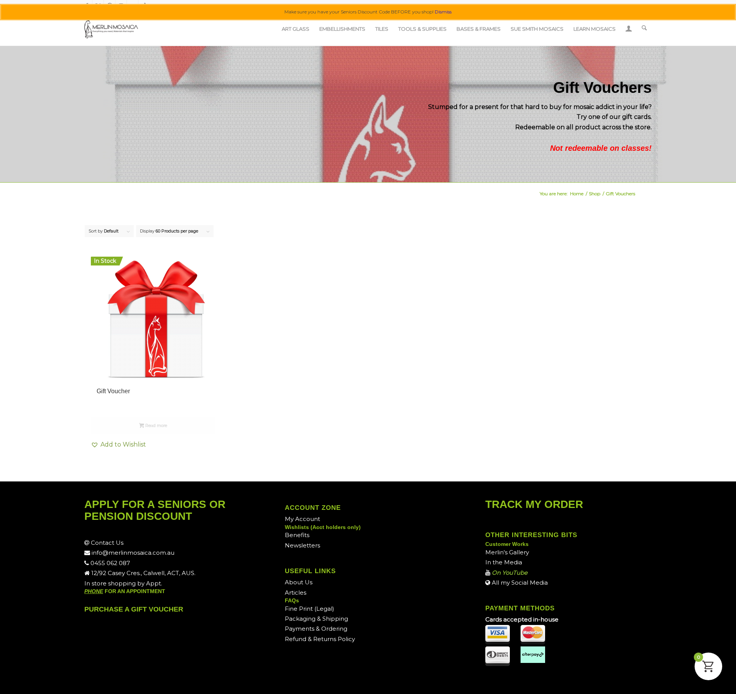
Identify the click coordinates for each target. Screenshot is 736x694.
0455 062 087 (109, 563)
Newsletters (302, 545)
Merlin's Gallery (507, 552)
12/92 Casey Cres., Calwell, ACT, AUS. (143, 573)
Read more (155, 425)
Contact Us (106, 542)
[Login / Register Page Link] (629, 29)
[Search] (644, 29)
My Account (302, 519)
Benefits (297, 535)
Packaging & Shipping (316, 618)
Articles (295, 592)
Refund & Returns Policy (320, 639)
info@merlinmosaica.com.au (132, 552)
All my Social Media (519, 582)
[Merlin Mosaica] (111, 29)
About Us (298, 582)
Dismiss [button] (443, 12)
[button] (153, 445)
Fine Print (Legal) (309, 608)
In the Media (503, 562)
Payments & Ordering (316, 628)
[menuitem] (295, 29)
